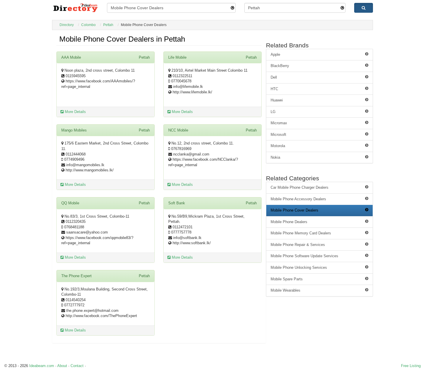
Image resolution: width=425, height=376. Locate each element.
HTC (274, 89)
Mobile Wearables (285, 290)
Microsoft (278, 134)
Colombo (88, 25)
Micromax (279, 123)
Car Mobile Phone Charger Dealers (299, 187)
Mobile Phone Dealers (289, 222)
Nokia (275, 157)
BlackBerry (280, 66)
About (62, 366)
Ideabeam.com (41, 366)
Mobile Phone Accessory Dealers (298, 199)
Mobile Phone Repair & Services (298, 244)
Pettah (108, 25)
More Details (75, 112)
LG (273, 112)
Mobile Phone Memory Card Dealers (301, 233)
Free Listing (411, 366)
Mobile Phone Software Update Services (304, 256)
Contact (77, 366)
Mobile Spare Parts (287, 279)
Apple (275, 54)
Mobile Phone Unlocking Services (299, 267)
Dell (274, 77)
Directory (67, 25)
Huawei (277, 100)
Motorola (278, 146)
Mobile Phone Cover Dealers (294, 210)
